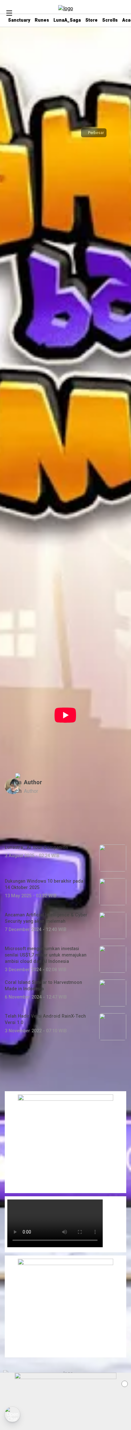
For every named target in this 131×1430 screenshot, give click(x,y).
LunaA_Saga (67, 20)
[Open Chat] (12, 1414)
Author (33, 782)
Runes (42, 20)
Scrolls (110, 20)
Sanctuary (19, 20)
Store (91, 20)
